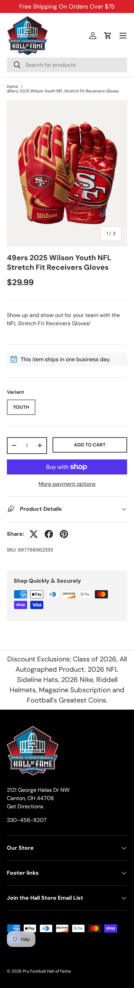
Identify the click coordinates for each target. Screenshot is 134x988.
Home (12, 87)
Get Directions (25, 806)
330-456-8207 (27, 820)
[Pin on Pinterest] (63, 534)
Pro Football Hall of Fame (47, 971)
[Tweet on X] (33, 534)
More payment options (67, 483)
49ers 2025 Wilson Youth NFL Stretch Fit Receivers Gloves (63, 91)
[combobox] (67, 65)
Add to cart (89, 445)
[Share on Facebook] (48, 534)
